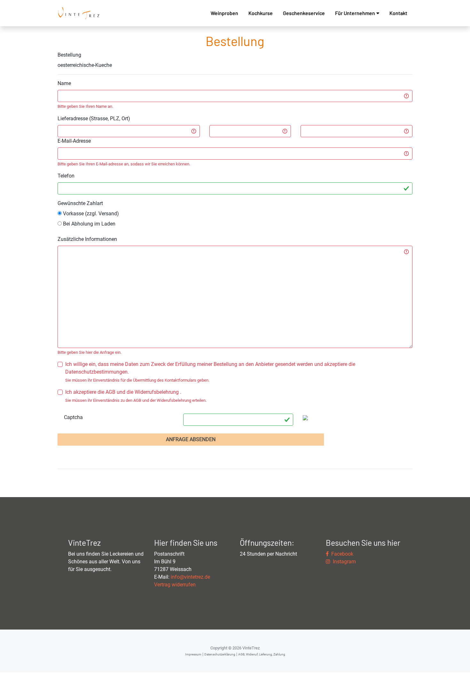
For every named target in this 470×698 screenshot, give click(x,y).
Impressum (193, 654)
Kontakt (398, 13)
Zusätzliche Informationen (87, 239)
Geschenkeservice (304, 13)
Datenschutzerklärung (219, 654)
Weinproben (224, 13)
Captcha (73, 417)
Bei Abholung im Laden (88, 224)
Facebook (341, 554)
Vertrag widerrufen (175, 585)
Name (64, 83)
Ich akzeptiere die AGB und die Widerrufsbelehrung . (123, 392)
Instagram (343, 562)
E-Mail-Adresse (74, 141)
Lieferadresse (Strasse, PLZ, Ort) (94, 118)
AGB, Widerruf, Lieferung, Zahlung (261, 654)
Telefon (66, 176)
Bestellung (69, 55)
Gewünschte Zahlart (80, 203)
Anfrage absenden (190, 439)
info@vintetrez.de (190, 577)
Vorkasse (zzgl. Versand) (90, 213)
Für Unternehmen (355, 13)
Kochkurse (260, 13)
